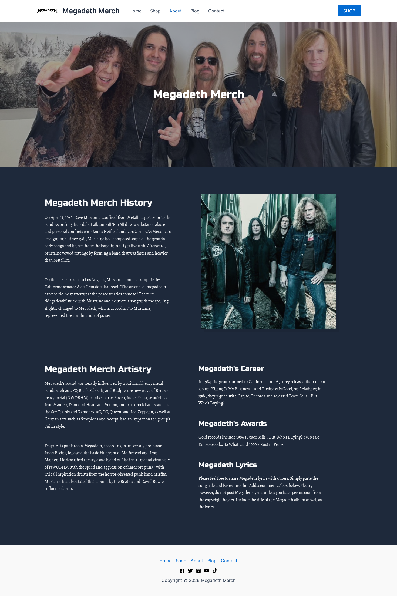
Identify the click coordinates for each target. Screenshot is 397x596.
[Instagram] (198, 570)
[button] (349, 10)
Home (135, 11)
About (175, 11)
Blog (195, 11)
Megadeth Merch (91, 10)
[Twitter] (190, 570)
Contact (216, 11)
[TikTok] (214, 570)
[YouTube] (206, 570)
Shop (155, 11)
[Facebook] (182, 570)
